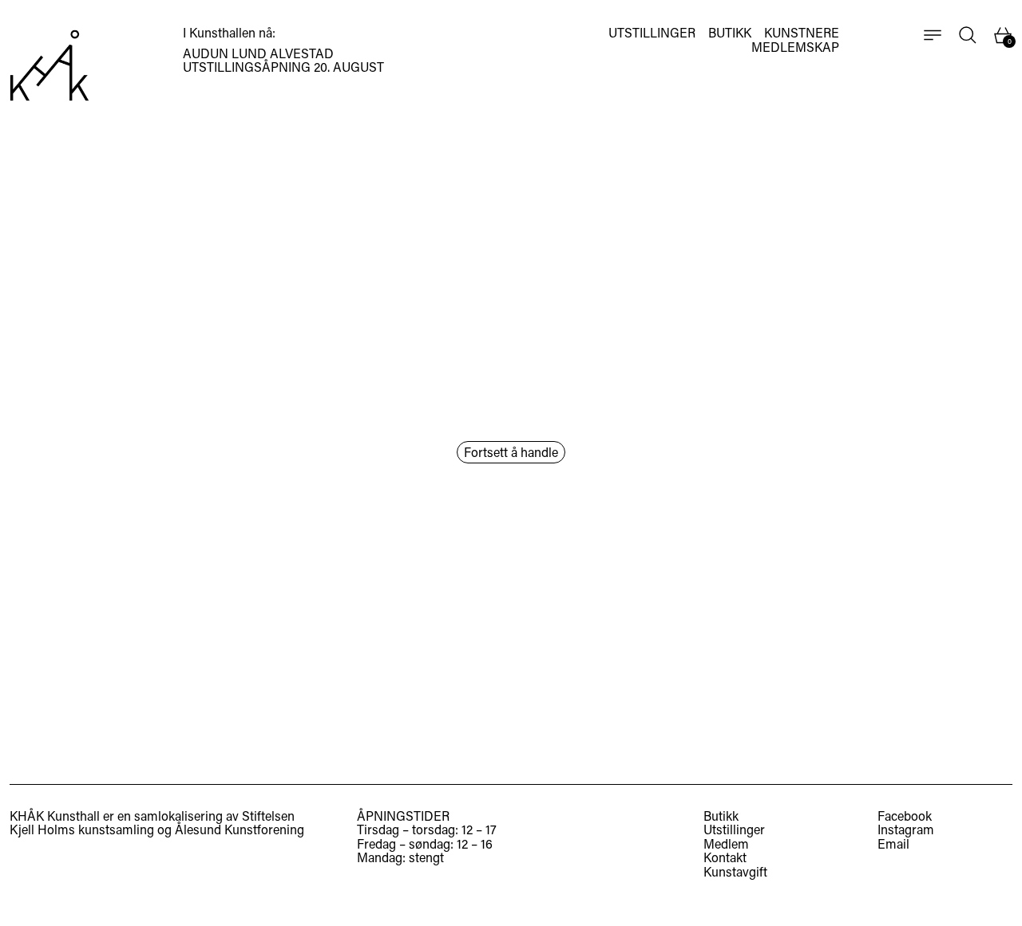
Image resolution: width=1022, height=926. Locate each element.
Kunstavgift (735, 871)
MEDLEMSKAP (795, 47)
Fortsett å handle (511, 451)
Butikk (721, 815)
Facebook (904, 816)
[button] (967, 35)
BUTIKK (729, 33)
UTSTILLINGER (651, 33)
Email (893, 844)
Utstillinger (734, 829)
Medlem (726, 843)
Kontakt (725, 857)
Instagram (905, 829)
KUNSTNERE (801, 33)
